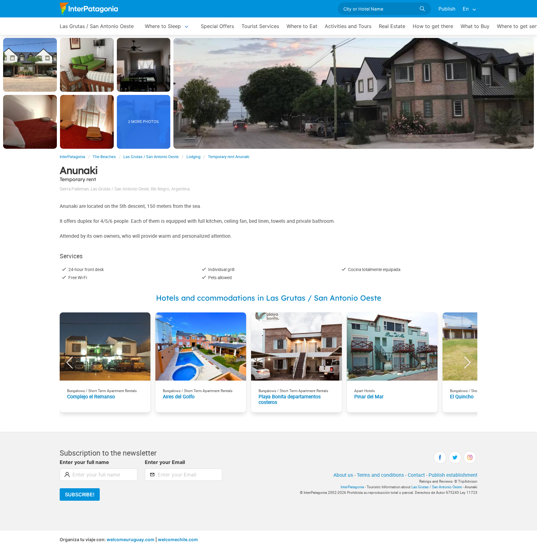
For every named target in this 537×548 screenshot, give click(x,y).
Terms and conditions (380, 474)
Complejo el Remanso (91, 396)
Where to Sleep (163, 26)
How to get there (433, 26)
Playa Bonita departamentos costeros (290, 399)
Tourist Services (260, 26)
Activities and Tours (348, 26)
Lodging (193, 156)
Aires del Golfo (179, 396)
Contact (416, 474)
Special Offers (217, 26)
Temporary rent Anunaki (228, 156)
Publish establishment (453, 474)
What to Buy (475, 26)
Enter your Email (165, 462)
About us (343, 474)
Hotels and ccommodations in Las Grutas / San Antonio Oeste (268, 297)
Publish (446, 9)
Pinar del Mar (368, 396)
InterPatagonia (72, 156)
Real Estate (392, 26)
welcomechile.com (178, 539)
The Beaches (104, 156)
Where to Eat (302, 26)
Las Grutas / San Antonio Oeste (97, 26)
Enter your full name (84, 462)
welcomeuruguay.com (130, 539)
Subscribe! (79, 494)
